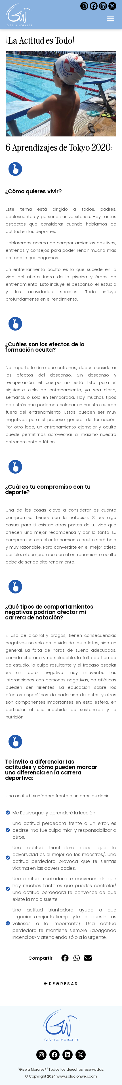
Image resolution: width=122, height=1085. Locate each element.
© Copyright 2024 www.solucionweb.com (61, 1076)
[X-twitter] (112, 6)
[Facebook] (94, 6)
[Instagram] (84, 6)
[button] (111, 19)
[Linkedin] (103, 6)
